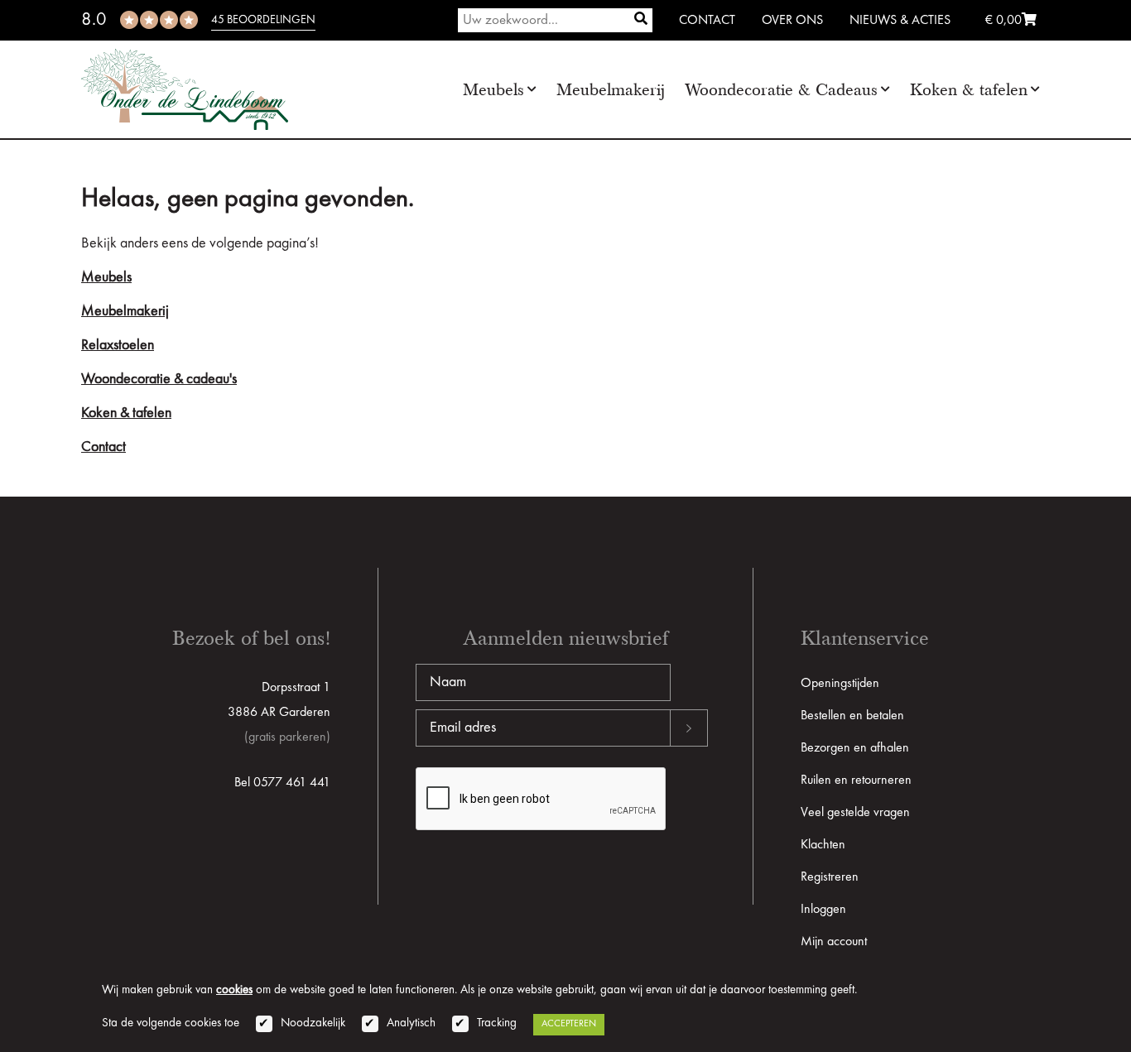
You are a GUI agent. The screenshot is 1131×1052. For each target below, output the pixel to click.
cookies (234, 990)
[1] (640, 20)
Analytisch (411, 1023)
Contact (707, 20)
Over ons (792, 20)
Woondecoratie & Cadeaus (781, 89)
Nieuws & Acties (900, 20)
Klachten (823, 845)
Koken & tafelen (969, 89)
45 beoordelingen (263, 20)
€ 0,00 (1003, 20)
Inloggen (823, 909)
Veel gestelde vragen (855, 812)
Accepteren (568, 1024)
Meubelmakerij (610, 89)
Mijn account (834, 942)
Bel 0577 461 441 (282, 783)
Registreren (830, 877)
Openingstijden (840, 683)
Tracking (497, 1023)
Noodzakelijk (313, 1023)
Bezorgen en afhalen (855, 748)
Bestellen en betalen (852, 716)
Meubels (493, 89)
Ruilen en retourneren (856, 780)
